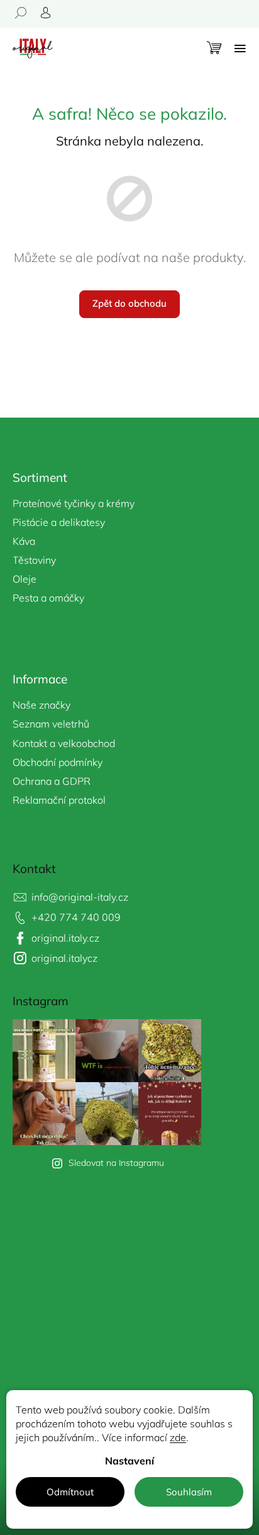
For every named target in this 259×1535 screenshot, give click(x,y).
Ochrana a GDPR (52, 781)
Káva (24, 541)
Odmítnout (70, 1492)
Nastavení (129, 1460)
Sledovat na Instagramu (116, 1162)
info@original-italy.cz (79, 897)
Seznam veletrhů (51, 723)
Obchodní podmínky (57, 762)
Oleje (24, 579)
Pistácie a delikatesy (59, 522)
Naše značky (41, 705)
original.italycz (64, 958)
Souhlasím (189, 1492)
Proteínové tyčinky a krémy (74, 503)
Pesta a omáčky (48, 597)
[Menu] (240, 48)
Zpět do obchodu (129, 303)
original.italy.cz (65, 938)
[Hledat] (25, 12)
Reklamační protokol (59, 800)
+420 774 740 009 (76, 917)
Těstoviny (34, 560)
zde (178, 1437)
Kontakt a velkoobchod (64, 743)
